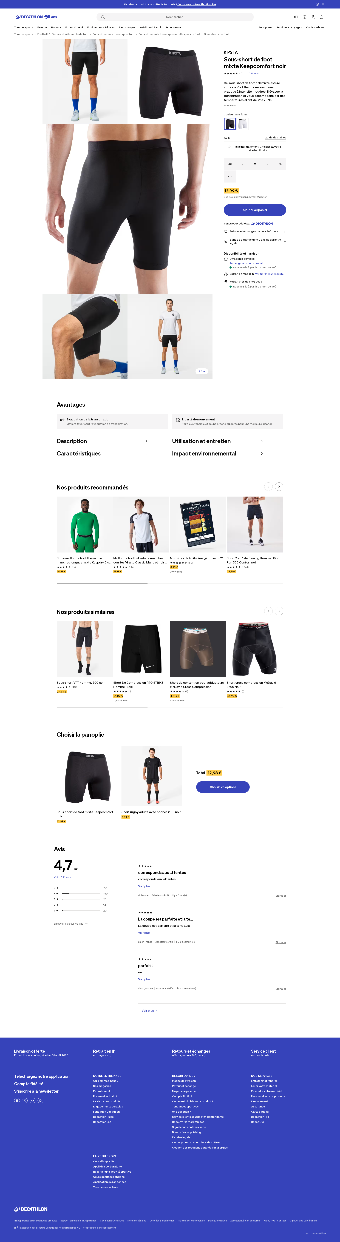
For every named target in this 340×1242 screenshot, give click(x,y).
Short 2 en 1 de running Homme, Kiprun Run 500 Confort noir (255, 560)
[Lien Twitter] (25, 1100)
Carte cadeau (315, 27)
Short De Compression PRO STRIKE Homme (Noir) (138, 685)
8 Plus (202, 371)
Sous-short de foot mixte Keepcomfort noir (85, 814)
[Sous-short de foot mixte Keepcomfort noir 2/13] (85, 81)
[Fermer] (323, 4)
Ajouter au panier (255, 210)
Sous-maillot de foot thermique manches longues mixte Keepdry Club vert (84, 560)
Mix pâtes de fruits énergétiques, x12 (196, 558)
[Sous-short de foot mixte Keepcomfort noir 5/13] (170, 336)
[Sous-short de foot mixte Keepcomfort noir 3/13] (127, 209)
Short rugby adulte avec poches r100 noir (151, 812)
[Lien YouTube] (32, 1100)
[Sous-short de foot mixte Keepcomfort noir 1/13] (170, 81)
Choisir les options (223, 787)
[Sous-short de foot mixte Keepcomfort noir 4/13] (85, 336)
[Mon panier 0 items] (321, 17)
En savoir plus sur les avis (68, 923)
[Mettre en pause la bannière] (317, 4)
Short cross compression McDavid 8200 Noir (252, 685)
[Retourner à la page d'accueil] (36, 17)
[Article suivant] (279, 486)
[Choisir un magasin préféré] (296, 17)
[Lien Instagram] (40, 1100)
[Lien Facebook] (17, 1100)
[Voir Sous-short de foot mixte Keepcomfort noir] (87, 776)
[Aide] (304, 17)
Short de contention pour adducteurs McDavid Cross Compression (197, 685)
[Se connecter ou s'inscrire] (313, 17)
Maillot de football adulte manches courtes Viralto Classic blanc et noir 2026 (139, 560)
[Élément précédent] (268, 486)
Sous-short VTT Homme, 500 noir (80, 682)
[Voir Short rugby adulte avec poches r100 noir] (151, 776)
